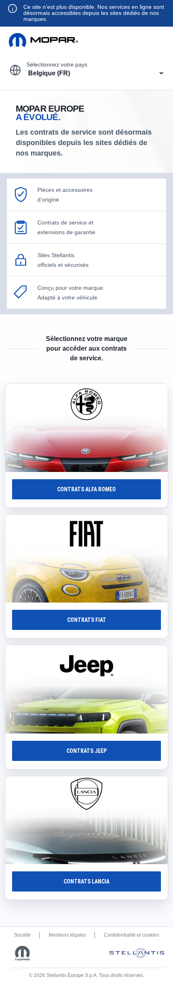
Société (22, 935)
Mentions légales (67, 935)
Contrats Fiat (86, 620)
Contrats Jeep (86, 751)
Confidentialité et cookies (131, 935)
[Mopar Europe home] (43, 40)
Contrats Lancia (86, 881)
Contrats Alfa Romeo (86, 489)
